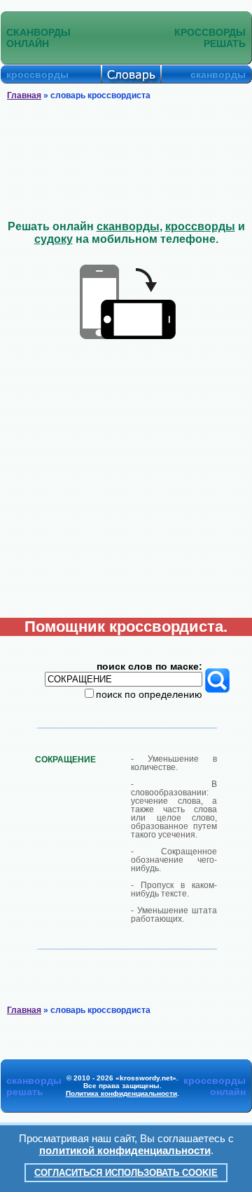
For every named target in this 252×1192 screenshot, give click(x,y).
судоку (53, 239)
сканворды (128, 226)
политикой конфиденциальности (125, 1150)
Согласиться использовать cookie (126, 1172)
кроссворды (200, 226)
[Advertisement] (126, 160)
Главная (24, 95)
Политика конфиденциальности (121, 1093)
